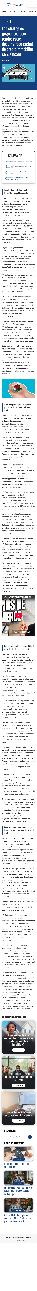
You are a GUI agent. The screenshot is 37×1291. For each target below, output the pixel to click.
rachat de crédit (11, 101)
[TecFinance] (15, 4)
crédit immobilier (9, 201)
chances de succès (21, 137)
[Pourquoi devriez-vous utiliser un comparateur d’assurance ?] (18, 1108)
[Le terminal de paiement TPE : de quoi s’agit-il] (18, 1154)
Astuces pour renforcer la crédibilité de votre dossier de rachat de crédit (17, 172)
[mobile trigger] (4, 4)
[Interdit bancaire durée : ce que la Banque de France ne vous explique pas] (18, 1178)
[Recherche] (30, 4)
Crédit (6, 21)
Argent (18, 1210)
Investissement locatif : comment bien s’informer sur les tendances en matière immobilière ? (18, 1040)
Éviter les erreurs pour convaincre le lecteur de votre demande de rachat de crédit (17, 178)
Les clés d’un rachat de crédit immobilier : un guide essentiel (19, 162)
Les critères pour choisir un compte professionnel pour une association (18, 1077)
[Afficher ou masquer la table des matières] (27, 156)
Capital (18, 1159)
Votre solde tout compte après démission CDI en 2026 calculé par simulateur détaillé (17, 1218)
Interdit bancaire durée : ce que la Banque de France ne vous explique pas (18, 1191)
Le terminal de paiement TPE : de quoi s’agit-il (17, 1165)
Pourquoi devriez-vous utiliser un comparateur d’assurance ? (18, 1114)
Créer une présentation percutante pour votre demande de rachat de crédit (18, 167)
